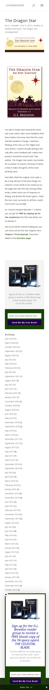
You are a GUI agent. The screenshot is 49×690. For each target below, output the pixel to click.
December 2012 (12, 581)
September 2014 (12, 518)
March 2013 (10, 573)
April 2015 (9, 506)
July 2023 (9, 359)
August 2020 (10, 409)
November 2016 (12, 464)
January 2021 (10, 397)
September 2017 (12, 443)
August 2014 (10, 523)
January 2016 (10, 489)
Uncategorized (11, 32)
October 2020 (11, 405)
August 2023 (10, 355)
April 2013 (9, 569)
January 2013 (10, 577)
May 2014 (9, 535)
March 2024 (10, 343)
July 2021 (9, 384)
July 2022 (9, 372)
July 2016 (9, 472)
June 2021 (9, 389)
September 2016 (12, 468)
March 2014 (10, 543)
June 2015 (9, 502)
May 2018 (9, 430)
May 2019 (9, 418)
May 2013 (9, 564)
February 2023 (11, 368)
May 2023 (9, 363)
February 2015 (11, 510)
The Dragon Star (30, 28)
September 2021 (12, 376)
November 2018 (12, 422)
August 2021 (10, 380)
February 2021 (11, 393)
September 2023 (12, 351)
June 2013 (9, 560)
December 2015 (12, 493)
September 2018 (12, 426)
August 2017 (10, 447)
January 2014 (10, 548)
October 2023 (11, 347)
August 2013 (10, 552)
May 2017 (9, 451)
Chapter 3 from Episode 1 (17, 234)
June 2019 (9, 414)
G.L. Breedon (13, 25)
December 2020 (12, 401)
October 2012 (11, 589)
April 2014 (9, 539)
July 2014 (9, 527)
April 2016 (9, 476)
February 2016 (11, 485)
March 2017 (10, 460)
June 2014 (9, 531)
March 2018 (10, 435)
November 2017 (12, 439)
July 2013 (9, 556)
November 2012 (12, 585)
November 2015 (12, 497)
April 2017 (9, 456)
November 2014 (12, 514)
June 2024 (9, 338)
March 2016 (10, 481)
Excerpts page (24, 238)
